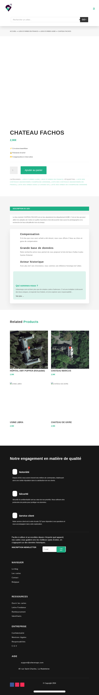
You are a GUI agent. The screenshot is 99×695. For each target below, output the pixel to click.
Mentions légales (19, 637)
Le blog (15, 569)
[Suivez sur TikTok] (22, 685)
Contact (15, 578)
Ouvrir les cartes (19, 603)
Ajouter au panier (33, 170)
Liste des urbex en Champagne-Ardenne (69, 184)
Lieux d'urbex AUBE (48, 31)
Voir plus (20, 296)
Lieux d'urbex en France (28, 31)
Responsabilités (19, 642)
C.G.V (14, 646)
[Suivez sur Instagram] (17, 685)
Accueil (13, 31)
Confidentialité (18, 633)
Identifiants (17, 616)
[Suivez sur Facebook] (12, 685)
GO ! (84, 19)
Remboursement (19, 612)
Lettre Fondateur (19, 607)
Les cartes (16, 573)
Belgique (15, 582)
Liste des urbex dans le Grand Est (34, 184)
